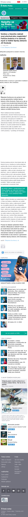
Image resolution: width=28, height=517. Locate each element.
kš (18, 240)
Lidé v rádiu (18, 464)
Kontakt (17, 469)
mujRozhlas (4, 257)
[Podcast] (1, 93)
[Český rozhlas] (6, 2)
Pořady (4, 272)
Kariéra (17, 467)
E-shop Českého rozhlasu (10, 377)
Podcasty (4, 479)
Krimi (3, 265)
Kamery (25, 8)
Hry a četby (5, 262)
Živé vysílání (5, 275)
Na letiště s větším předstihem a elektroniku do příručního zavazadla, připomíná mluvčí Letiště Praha (17, 344)
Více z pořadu (6, 338)
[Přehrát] (3, 87)
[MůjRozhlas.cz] (3, 55)
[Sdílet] (4, 93)
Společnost (5, 18)
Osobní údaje (10, 511)
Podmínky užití (19, 511)
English (3, 512)
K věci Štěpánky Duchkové (8, 47)
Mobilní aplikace (6, 481)
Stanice (3, 464)
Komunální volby (6, 462)
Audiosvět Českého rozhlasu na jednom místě (13, 283)
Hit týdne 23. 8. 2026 (15, 322)
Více (21, 18)
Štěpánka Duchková (11, 240)
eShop (3, 467)
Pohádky (4, 269)
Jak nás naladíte (19, 460)
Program (10, 8)
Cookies (3, 511)
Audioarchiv (18, 8)
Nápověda (18, 462)
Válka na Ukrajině (6, 460)
